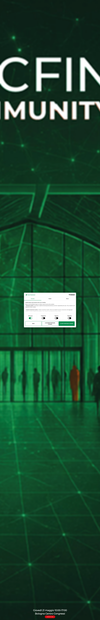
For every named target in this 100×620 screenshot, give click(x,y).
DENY (33, 323)
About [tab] (67, 298)
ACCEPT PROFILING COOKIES (66, 323)
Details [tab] (50, 298)
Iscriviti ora (50, 616)
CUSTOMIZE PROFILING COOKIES (50, 323)
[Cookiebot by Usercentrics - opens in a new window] (70, 295)
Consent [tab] (32, 298)
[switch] (43, 318)
